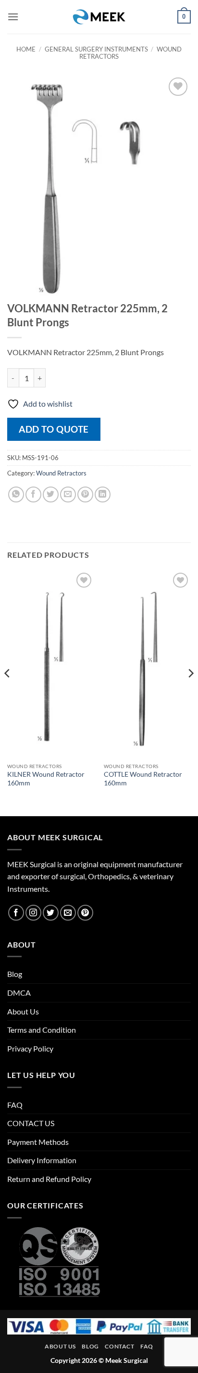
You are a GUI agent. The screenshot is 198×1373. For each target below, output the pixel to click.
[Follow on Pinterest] (85, 913)
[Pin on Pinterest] (85, 494)
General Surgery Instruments (96, 49)
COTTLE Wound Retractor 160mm (143, 778)
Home (26, 49)
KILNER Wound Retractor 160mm (46, 778)
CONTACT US (30, 1123)
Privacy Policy (30, 1048)
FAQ (15, 1104)
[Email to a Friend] (68, 494)
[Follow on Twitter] (51, 913)
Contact (119, 1346)
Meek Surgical (126, 1360)
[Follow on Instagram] (33, 913)
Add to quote (54, 429)
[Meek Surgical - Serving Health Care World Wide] (99, 17)
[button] (13, 16)
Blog (14, 973)
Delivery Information (41, 1160)
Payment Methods (38, 1141)
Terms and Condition (41, 1029)
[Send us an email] (68, 913)
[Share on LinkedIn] (103, 494)
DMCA (19, 992)
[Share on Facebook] (33, 494)
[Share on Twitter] (51, 494)
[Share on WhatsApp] (16, 494)
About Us (23, 1011)
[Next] (190, 692)
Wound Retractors (61, 473)
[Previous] (7, 692)
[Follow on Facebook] (16, 913)
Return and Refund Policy (49, 1178)
